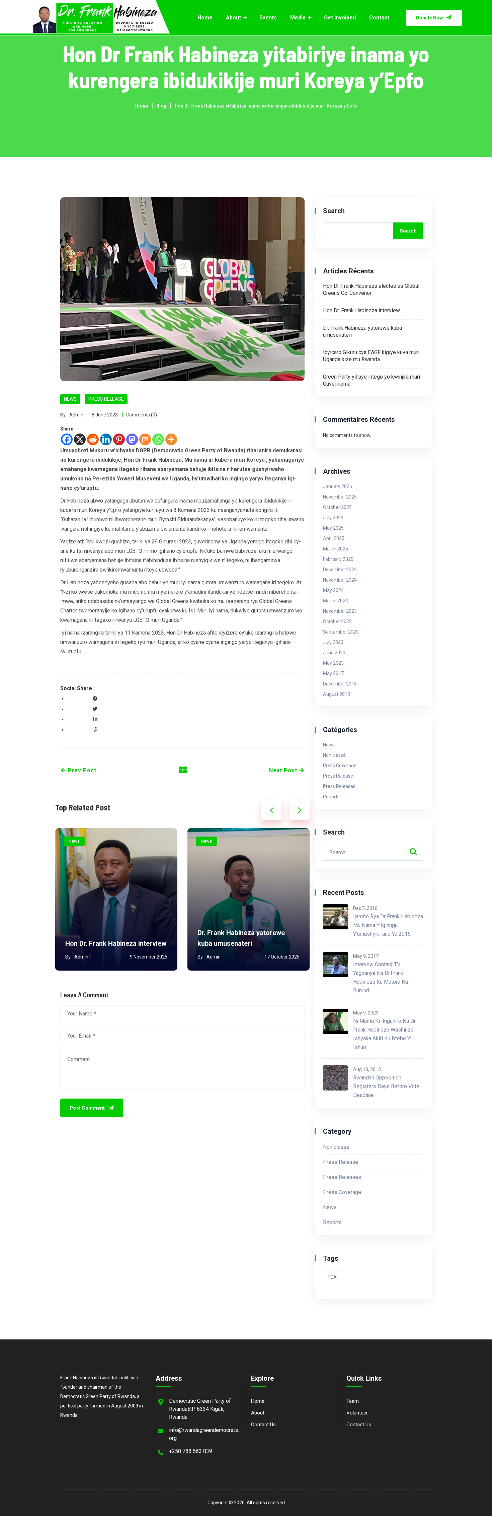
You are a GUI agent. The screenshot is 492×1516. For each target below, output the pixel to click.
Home (205, 17)
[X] (80, 439)
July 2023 (333, 642)
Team (352, 1401)
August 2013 (336, 694)
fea (332, 1277)
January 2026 (337, 486)
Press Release (106, 399)
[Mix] (145, 439)
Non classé (334, 755)
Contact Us (263, 1425)
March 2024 (335, 600)
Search (334, 211)
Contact (379, 17)
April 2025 (333, 538)
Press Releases (339, 786)
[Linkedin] (106, 439)
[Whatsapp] (158, 439)
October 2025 (337, 507)
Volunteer (357, 1413)
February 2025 (338, 559)
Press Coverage (339, 765)
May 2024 (333, 590)
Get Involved (340, 17)
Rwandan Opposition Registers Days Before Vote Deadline (386, 1086)
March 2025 (335, 548)
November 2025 (340, 497)
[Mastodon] (132, 439)
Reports (331, 796)
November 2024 (340, 580)
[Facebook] (67, 439)
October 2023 (337, 621)
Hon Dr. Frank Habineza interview (361, 310)
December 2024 (340, 569)
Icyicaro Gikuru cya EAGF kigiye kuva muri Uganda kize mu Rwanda (245, 932)
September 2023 (341, 632)
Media (298, 17)
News (70, 399)
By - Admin (71, 414)
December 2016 (340, 683)
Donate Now (430, 17)
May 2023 (333, 663)
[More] (171, 439)
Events (268, 17)
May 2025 (333, 528)
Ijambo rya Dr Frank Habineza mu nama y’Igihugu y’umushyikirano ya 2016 (388, 925)
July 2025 (333, 517)
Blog (161, 105)
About (233, 17)
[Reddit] (93, 439)
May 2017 (333, 673)
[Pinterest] (119, 439)
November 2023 (340, 611)
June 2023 (334, 652)
